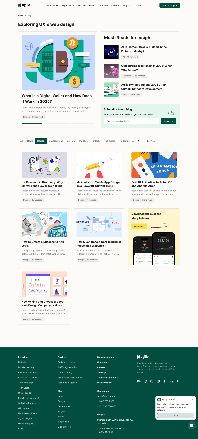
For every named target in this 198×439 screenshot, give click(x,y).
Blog (125, 5)
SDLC (21, 428)
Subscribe (168, 121)
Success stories (105, 357)
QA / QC (71, 141)
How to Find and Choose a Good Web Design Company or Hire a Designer (42, 305)
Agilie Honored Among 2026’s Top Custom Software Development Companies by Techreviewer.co (143, 89)
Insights (83, 141)
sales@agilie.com (106, 396)
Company (103, 5)
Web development (27, 403)
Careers (115, 5)
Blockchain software (28, 377)
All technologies (26, 382)
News (30, 141)
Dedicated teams (66, 362)
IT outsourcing (65, 372)
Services (50, 5)
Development (56, 141)
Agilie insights (25, 418)
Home (20, 15)
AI (133, 141)
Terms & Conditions (107, 377)
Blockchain (63, 421)
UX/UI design (25, 393)
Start (175, 415)
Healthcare (109, 141)
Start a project (169, 5)
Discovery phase (26, 423)
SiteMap (101, 372)
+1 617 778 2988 (105, 401)
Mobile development (28, 398)
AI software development (70, 377)
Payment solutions (27, 372)
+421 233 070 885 (106, 406)
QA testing (23, 408)
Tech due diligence (67, 382)
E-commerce (64, 426)
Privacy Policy (104, 382)
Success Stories (86, 5)
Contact (138, 5)
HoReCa (123, 141)
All (21, 141)
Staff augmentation (67, 367)
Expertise (66, 5)
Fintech (96, 141)
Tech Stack (23, 387)
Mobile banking (26, 367)
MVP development (27, 413)
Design (41, 141)
